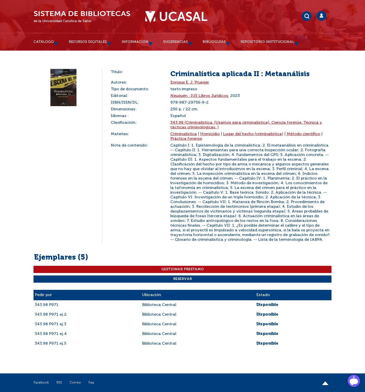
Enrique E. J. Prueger (189, 83)
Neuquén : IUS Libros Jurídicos (199, 96)
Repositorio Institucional (267, 42)
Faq (91, 382)
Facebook (41, 382)
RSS (59, 382)
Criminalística (183, 134)
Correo (75, 382)
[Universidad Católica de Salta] (176, 17)
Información (135, 42)
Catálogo (44, 42)
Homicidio (210, 134)
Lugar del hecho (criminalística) (253, 134)
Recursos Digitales (88, 42)
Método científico (303, 134)
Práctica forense (186, 139)
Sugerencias (175, 42)
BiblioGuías (214, 42)
